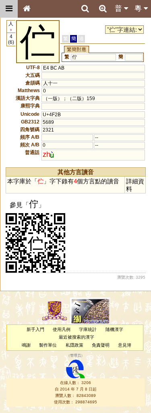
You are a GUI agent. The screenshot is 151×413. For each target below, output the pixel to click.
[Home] (26, 9)
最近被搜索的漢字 (76, 337)
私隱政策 (74, 345)
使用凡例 (61, 329)
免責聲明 (101, 345)
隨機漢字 (114, 329)
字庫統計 (88, 329)
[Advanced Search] (103, 8)
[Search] (85, 9)
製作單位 (48, 345)
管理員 (75, 355)
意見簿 (124, 345)
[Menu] (9, 9)
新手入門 (35, 329)
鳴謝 (26, 345)
